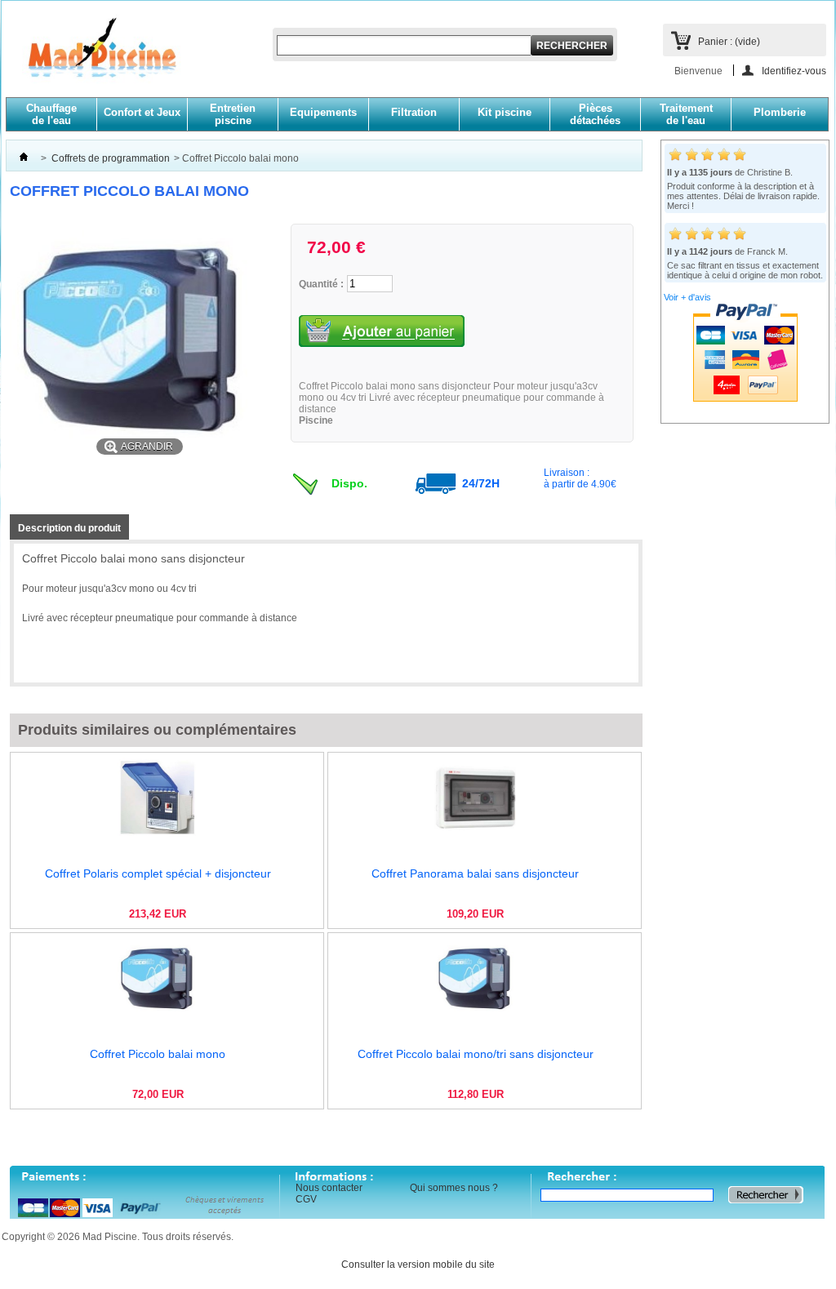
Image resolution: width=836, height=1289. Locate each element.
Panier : (729, 41)
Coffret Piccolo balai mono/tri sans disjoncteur (476, 1053)
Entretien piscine (233, 114)
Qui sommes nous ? (454, 1187)
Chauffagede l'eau (51, 114)
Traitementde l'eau (686, 114)
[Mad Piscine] (93, 57)
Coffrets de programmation (110, 158)
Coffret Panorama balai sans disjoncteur (475, 873)
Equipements (323, 112)
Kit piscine (504, 112)
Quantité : (321, 284)
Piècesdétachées (595, 114)
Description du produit (69, 528)
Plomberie (780, 112)
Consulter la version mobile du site (418, 1264)
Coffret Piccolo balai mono (157, 1053)
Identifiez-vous (794, 70)
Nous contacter (329, 1187)
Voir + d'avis (687, 297)
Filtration (414, 112)
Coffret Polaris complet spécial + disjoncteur (158, 873)
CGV (306, 1199)
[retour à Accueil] (23, 158)
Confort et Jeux (142, 112)
